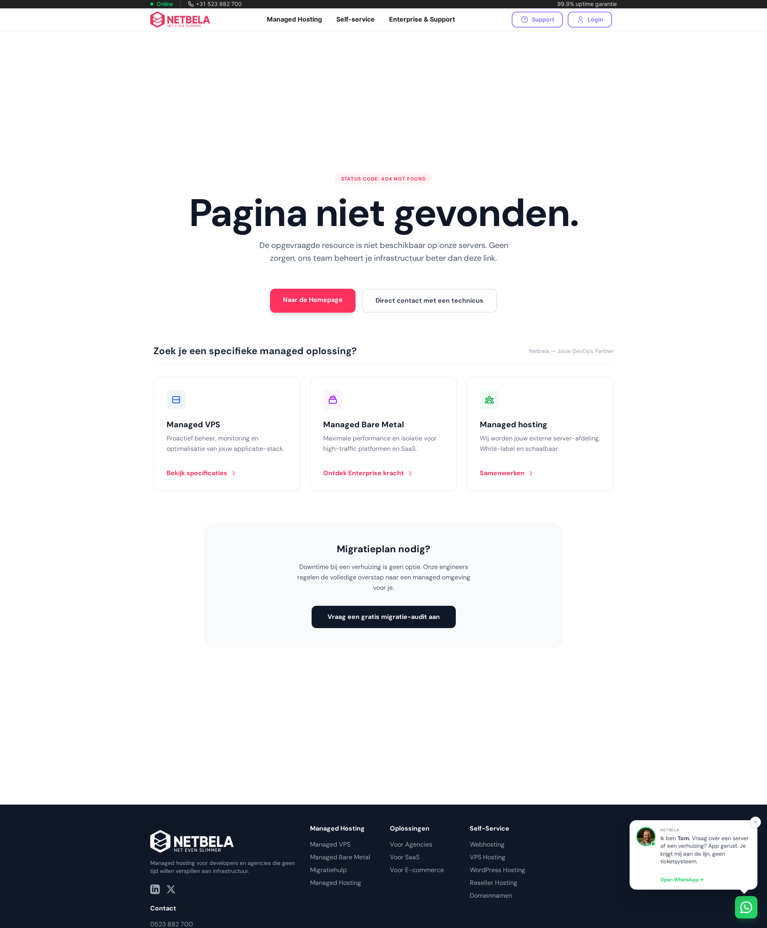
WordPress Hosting (497, 870)
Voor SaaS (404, 857)
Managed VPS (330, 844)
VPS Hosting (487, 857)
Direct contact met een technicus (429, 300)
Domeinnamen (491, 895)
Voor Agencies (411, 844)
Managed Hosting (335, 882)
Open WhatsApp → (681, 879)
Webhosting (487, 844)
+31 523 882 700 (219, 3)
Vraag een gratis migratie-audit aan (384, 617)
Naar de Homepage (313, 299)
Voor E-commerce (417, 870)
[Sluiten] (755, 822)
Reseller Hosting (493, 882)
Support (543, 19)
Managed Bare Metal (340, 857)
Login (595, 19)
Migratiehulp (328, 870)
